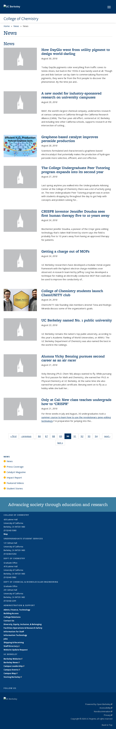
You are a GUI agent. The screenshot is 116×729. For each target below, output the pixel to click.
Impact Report (14, 477)
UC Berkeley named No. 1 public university (76, 320)
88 (54, 437)
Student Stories (15, 488)
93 (90, 437)
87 (47, 437)
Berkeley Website (13, 659)
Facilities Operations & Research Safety (23, 628)
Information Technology (15, 635)
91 (76, 437)
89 (61, 437)
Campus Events (12, 669)
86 (40, 437)
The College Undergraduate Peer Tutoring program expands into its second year (75, 169)
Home (7, 26)
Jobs (6, 639)
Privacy (108, 715)
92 (83, 437)
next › (108, 436)
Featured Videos (15, 482)
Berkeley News (12, 662)
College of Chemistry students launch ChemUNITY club (72, 292)
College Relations (12, 617)
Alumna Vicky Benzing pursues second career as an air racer (73, 358)
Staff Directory (12, 646)
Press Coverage (15, 466)
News (16, 26)
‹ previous (27, 436)
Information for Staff (14, 631)
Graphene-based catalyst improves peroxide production (69, 138)
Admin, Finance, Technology (17, 609)
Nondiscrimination (103, 711)
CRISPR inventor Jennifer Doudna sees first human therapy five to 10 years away (75, 213)
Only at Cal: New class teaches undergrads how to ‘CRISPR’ (76, 401)
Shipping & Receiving (14, 642)
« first (14, 436)
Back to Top (107, 725)
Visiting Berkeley (13, 677)
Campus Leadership (14, 666)
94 (97, 437)
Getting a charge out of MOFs (65, 251)
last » (61, 442)
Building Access (11, 613)
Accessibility (106, 707)
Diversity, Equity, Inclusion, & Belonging (23, 624)
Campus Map (11, 673)
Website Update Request (16, 649)
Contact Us (9, 620)
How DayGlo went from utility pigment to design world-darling (75, 51)
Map (6, 534)
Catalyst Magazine (16, 472)
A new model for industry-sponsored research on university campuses (71, 95)
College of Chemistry (21, 18)
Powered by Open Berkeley (98, 704)
